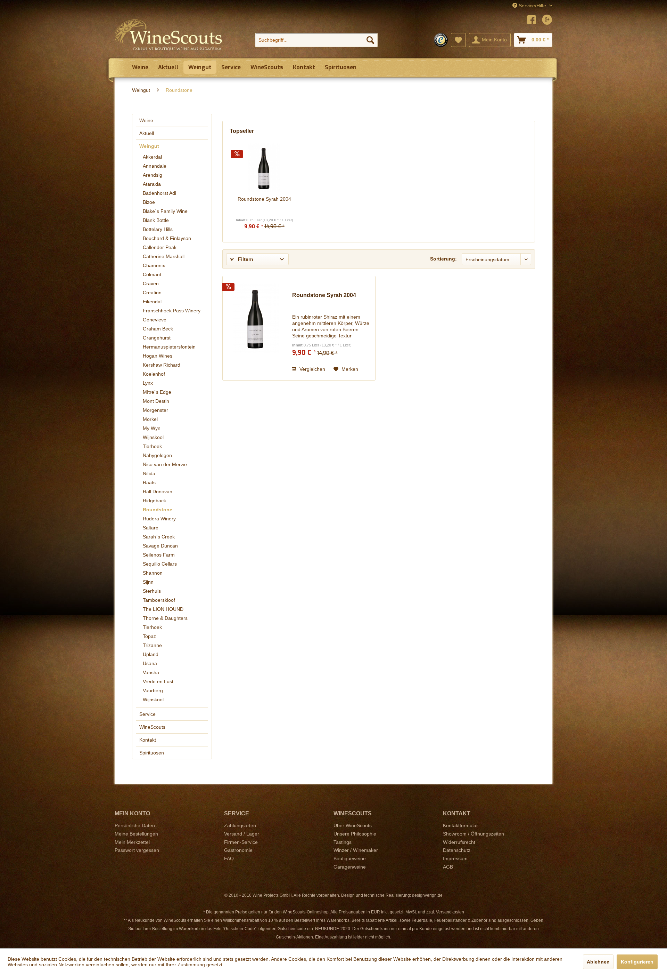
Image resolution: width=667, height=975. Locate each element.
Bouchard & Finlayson (167, 238)
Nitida (149, 473)
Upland (150, 654)
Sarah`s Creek (159, 537)
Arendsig (152, 175)
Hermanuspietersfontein (169, 347)
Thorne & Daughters (165, 618)
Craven (151, 283)
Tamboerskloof (159, 600)
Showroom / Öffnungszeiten (473, 834)
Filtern (245, 259)
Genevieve (154, 319)
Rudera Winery (159, 518)
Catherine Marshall (163, 256)
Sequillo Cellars (160, 564)
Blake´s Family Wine (165, 211)
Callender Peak (159, 247)
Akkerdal (152, 157)
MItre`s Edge (157, 392)
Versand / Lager (241, 834)
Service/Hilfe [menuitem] (532, 5)
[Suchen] (370, 40)
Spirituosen (151, 753)
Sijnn (148, 582)
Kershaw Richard (161, 365)
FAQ (229, 858)
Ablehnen (598, 962)
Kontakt (147, 740)
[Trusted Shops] (441, 40)
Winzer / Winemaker (356, 850)
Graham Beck (158, 328)
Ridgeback (154, 500)
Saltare (150, 527)
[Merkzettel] (458, 40)
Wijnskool (153, 437)
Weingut (149, 146)
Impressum (455, 858)
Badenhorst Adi (159, 193)
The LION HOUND (163, 609)
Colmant (152, 274)
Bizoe (149, 202)
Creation (152, 292)
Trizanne (152, 645)
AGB (448, 867)
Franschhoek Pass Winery (171, 310)
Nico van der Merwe (165, 464)
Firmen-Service (241, 842)
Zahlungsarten (240, 825)
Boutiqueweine (350, 858)
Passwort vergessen (137, 850)
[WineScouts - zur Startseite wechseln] (168, 35)
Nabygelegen (157, 455)
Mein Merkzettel (132, 842)
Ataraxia (152, 184)
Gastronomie (238, 850)
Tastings (343, 842)
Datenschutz (456, 850)
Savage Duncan (160, 546)
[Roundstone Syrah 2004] (264, 167)
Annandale (154, 166)
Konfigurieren (637, 962)
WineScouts (152, 727)
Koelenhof (154, 374)
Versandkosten (450, 912)
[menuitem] (316, 40)
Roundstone (157, 509)
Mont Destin (156, 401)
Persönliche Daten (135, 825)
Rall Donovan (157, 491)
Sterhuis (152, 591)
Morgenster (155, 410)
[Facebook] (531, 20)
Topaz (149, 636)
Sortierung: (443, 259)
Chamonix (154, 265)
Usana (150, 663)
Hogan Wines (157, 356)
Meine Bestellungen (136, 834)
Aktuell (146, 133)
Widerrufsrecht (459, 842)
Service (147, 714)
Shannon (153, 573)
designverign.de (427, 895)
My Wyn (151, 428)
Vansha (151, 672)
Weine (146, 120)
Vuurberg (153, 690)
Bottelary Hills (158, 229)
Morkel (150, 419)
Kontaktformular (460, 825)
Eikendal (152, 301)
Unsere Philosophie (355, 834)
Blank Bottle (156, 220)
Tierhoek (152, 446)
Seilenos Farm (159, 555)
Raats (149, 482)
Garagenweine (350, 867)
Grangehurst (157, 338)
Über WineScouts (353, 825)
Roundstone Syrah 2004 (264, 199)
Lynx (148, 383)
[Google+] (547, 20)
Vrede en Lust (158, 681)
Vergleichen (311, 369)
